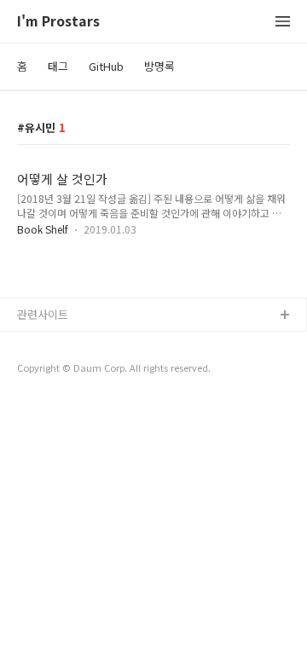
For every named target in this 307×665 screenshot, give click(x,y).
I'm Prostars (58, 22)
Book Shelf (42, 229)
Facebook (43, 343)
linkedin (37, 398)
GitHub (106, 66)
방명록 (159, 66)
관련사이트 (42, 314)
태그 (58, 66)
